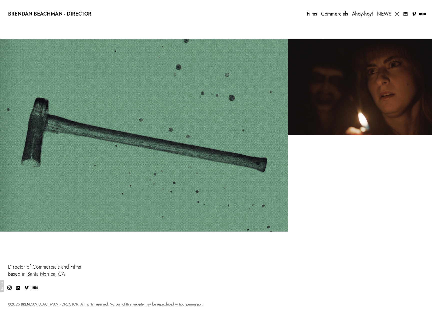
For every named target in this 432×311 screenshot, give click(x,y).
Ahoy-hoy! (362, 14)
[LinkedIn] (406, 14)
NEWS (384, 14)
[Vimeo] (414, 14)
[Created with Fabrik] (2, 286)
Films (312, 14)
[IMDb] (422, 14)
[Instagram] (397, 14)
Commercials (334, 14)
